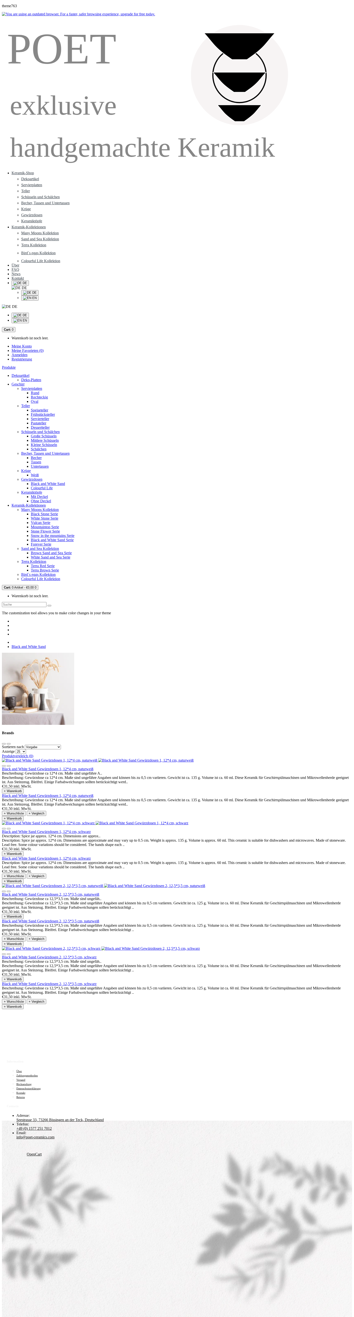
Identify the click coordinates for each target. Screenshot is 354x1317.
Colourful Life (42, 488)
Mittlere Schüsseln (45, 440)
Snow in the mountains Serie (52, 536)
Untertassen (40, 466)
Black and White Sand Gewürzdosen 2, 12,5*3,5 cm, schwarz (49, 957)
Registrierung (22, 359)
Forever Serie (41, 544)
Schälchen (38, 449)
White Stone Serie (44, 518)
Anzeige (8, 751)
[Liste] (9, 744)
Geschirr (18, 384)
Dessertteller (40, 427)
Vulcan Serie (40, 523)
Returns (20, 1097)
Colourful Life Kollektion (40, 579)
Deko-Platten (31, 380)
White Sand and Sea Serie (50, 557)
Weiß (35, 475)
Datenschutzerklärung (28, 1088)
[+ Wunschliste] (4, 766)
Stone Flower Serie (45, 531)
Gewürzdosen (31, 215)
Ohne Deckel (41, 501)
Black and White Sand (48, 484)
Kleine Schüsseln (44, 445)
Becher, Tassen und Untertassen (45, 203)
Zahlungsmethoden (27, 1075)
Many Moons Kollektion (40, 233)
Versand (20, 1079)
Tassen (36, 462)
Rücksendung (24, 1084)
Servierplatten (31, 185)
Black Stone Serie (44, 514)
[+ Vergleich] (9, 766)
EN (34, 298)
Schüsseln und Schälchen (40, 197)
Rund (35, 393)
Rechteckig (39, 397)
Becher (36, 458)
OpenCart (34, 1154)
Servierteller (40, 419)
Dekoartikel (30, 179)
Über (19, 1071)
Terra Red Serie (43, 566)
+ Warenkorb (13, 791)
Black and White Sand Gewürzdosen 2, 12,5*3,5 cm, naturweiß (50, 894)
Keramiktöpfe (31, 221)
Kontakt (20, 1092)
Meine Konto (22, 346)
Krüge (26, 209)
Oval (34, 401)
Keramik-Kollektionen (29, 505)
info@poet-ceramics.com (35, 1137)
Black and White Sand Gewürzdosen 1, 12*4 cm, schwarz (46, 832)
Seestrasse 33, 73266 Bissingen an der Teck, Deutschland (60, 1120)
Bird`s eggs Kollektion (38, 574)
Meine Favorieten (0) (28, 350)
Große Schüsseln (44, 436)
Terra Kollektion (33, 245)
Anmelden (19, 355)
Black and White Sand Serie (52, 540)
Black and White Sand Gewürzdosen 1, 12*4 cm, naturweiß (47, 769)
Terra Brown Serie (45, 570)
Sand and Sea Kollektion (40, 239)
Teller (25, 191)
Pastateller (38, 423)
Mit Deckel (39, 497)
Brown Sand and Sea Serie (51, 553)
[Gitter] (4, 744)
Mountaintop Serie (45, 527)
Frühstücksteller (43, 414)
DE (34, 292)
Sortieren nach (13, 747)
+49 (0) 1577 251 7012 (34, 1128)
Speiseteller (39, 410)
